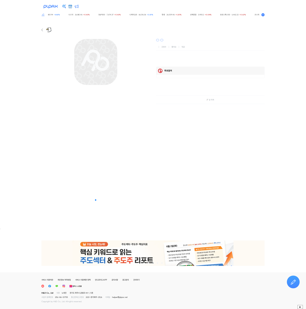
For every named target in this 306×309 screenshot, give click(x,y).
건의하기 (136, 280)
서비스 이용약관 (47, 280)
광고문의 (125, 280)
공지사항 (115, 280)
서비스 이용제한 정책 (83, 280)
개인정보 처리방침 (64, 280)
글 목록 (211, 100)
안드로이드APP (101, 280)
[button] (95, 200)
